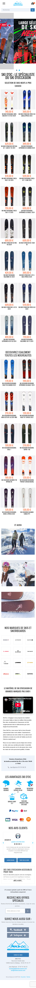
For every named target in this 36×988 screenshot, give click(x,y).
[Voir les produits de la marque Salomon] (30, 640)
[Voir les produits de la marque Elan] (18, 674)
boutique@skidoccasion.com (18, 968)
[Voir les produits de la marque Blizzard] (18, 651)
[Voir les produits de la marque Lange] (18, 662)
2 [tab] (19, 70)
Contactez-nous (18, 955)
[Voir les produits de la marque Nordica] (6, 674)
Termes (28, 977)
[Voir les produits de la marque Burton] (30, 674)
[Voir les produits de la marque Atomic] (6, 651)
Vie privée (23, 977)
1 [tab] (16, 70)
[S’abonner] (28, 911)
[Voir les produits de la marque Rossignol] (6, 640)
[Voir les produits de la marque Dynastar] (18, 640)
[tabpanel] (18, 42)
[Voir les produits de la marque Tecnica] (30, 662)
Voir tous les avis (24, 860)
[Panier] (32, 3)
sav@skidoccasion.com (18, 970)
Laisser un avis (10, 860)
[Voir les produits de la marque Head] (6, 662)
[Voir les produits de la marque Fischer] (30, 651)
